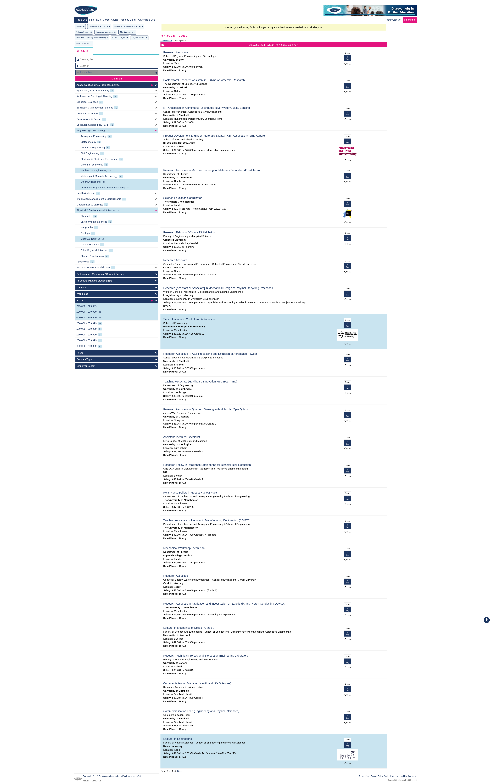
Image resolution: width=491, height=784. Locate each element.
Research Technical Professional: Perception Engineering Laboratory (205, 655)
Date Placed (166, 41)
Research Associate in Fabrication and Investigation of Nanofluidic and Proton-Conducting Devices (224, 603)
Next (179, 771)
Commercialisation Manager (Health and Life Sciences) (197, 683)
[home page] (85, 11)
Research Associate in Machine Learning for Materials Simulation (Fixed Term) (211, 170)
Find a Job (81, 19)
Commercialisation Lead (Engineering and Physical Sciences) (201, 711)
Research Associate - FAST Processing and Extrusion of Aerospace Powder (210, 353)
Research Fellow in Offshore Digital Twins (189, 232)
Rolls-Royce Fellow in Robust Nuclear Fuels (190, 492)
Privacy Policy (377, 776)
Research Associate (175, 52)
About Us (87, 781)
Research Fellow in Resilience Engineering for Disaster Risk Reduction (207, 464)
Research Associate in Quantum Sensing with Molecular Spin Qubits (205, 409)
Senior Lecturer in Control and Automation (189, 319)
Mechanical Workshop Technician (184, 548)
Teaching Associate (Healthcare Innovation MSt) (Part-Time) (200, 381)
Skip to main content (12, 2)
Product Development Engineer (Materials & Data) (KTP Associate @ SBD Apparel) (214, 135)
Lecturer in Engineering (177, 738)
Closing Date (180, 41)
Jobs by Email (128, 19)
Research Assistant (175, 260)
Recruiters (410, 19)
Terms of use (364, 776)
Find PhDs (95, 19)
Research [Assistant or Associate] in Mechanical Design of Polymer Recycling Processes (218, 288)
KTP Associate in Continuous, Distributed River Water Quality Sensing (206, 107)
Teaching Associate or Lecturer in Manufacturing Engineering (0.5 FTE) (206, 520)
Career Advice (110, 19)
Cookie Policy (389, 776)
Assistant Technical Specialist (181, 437)
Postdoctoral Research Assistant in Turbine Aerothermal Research (204, 80)
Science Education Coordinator (182, 197)
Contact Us (96, 781)
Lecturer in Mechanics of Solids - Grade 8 (188, 627)
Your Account (394, 19)
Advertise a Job (146, 19)
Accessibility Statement (406, 776)
